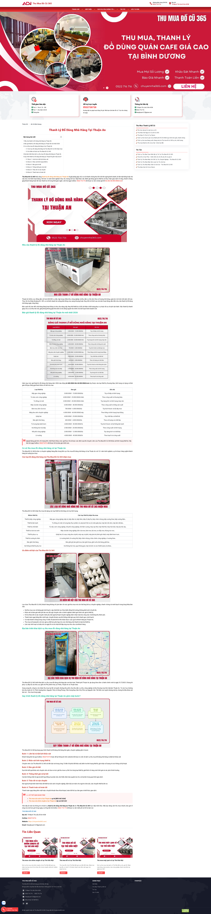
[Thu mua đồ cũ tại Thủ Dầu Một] (77, 847)
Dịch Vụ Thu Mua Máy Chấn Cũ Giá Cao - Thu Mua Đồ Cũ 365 (155, 164)
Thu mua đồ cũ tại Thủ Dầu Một (70, 860)
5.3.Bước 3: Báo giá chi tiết (33, 164)
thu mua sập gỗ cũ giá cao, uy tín (146, 130)
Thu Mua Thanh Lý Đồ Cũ (99, 887)
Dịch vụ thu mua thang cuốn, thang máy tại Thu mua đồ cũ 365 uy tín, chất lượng (160, 140)
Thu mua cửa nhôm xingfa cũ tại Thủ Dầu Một (38, 860)
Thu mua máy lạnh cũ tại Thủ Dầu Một (110, 860)
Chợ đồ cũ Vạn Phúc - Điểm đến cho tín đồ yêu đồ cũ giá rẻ (154, 157)
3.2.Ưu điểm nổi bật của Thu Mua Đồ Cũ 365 (38, 151)
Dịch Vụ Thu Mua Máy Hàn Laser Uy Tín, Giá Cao (151, 162)
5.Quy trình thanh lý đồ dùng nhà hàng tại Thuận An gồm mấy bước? (42, 156)
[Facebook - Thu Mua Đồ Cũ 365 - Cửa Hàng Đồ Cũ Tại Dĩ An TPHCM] (23, 903)
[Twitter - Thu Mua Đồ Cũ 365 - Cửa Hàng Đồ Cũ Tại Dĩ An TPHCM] (27, 903)
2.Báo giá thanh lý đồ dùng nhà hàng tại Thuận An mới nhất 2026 (41, 143)
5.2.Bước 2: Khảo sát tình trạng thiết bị (37, 162)
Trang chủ (75, 9)
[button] (104, 88)
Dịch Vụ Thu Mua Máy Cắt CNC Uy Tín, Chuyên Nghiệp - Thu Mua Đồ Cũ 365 (159, 159)
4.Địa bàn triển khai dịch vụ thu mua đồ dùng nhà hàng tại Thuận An (42, 154)
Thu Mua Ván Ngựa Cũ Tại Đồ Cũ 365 (148, 132)
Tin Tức (94, 889)
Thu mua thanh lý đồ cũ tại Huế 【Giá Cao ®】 (150, 143)
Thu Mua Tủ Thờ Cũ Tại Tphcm (146, 135)
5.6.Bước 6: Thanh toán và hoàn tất (35, 172)
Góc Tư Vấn (95, 892)
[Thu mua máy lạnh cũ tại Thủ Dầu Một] (115, 847)
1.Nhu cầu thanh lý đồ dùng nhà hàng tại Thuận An (37, 141)
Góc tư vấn (135, 9)
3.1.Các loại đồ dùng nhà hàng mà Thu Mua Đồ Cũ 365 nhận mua (44, 149)
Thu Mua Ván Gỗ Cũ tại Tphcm (146, 167)
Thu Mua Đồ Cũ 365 (42, 3)
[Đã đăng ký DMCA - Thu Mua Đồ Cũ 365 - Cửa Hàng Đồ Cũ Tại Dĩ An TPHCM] (185, 910)
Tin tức (122, 9)
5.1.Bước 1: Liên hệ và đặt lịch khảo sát (37, 159)
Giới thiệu (88, 9)
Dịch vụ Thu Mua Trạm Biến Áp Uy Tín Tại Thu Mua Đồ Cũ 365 (155, 154)
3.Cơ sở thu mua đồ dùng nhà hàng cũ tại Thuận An (37, 146)
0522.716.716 (28, 893)
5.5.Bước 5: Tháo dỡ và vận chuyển (35, 170)
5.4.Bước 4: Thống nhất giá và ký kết (36, 167)
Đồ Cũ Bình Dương (36, 124)
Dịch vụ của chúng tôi (105, 9)
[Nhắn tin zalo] (4, 903)
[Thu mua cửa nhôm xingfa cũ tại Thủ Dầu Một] (40, 847)
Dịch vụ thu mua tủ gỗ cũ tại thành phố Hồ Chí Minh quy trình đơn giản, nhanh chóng (161, 138)
